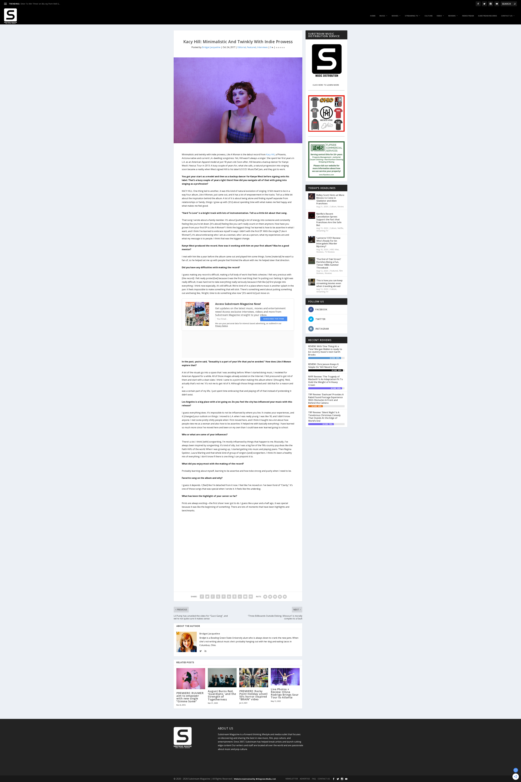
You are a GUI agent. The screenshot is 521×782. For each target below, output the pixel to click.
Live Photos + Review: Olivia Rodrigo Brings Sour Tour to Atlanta (285, 693)
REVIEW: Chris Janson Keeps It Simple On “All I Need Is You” (323, 366)
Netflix (340, 228)
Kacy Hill (270, 154)
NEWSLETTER (291, 778)
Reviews (452, 16)
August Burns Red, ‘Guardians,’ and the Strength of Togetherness (222, 695)
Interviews (262, 47)
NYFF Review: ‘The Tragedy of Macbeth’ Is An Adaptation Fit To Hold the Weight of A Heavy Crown (325, 380)
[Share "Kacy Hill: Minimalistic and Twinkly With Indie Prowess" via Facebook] (202, 596)
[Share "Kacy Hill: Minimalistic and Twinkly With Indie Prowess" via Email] (245, 596)
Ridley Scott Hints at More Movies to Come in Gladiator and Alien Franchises (330, 199)
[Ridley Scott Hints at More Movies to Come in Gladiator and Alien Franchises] (311, 196)
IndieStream (468, 16)
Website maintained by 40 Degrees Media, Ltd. (255, 779)
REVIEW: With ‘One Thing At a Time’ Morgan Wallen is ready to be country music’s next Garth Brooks (325, 350)
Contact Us (506, 16)
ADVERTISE (305, 778)
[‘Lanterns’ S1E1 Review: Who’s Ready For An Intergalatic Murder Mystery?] (311, 239)
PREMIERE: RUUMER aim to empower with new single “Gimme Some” (190, 697)
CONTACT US (324, 778)
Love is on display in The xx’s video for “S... (39, 3)
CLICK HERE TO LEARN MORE (326, 85)
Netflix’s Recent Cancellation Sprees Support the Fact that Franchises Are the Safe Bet (328, 219)
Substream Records (487, 16)
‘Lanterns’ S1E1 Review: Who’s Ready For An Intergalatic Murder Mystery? (328, 242)
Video (439, 16)
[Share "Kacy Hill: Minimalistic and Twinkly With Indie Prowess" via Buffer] (234, 596)
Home (372, 16)
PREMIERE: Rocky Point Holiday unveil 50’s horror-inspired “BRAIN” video (253, 695)
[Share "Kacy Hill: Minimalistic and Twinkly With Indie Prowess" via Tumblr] (218, 596)
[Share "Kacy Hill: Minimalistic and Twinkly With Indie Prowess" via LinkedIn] (229, 596)
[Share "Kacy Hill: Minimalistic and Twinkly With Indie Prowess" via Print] (250, 596)
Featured (251, 47)
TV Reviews (330, 252)
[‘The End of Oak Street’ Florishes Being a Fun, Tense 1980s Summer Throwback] (311, 260)
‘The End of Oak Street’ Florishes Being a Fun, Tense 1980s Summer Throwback (328, 263)
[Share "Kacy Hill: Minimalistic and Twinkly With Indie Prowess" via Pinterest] (223, 596)
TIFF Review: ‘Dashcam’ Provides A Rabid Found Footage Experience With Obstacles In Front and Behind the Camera (326, 398)
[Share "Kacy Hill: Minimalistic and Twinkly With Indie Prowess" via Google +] (212, 596)
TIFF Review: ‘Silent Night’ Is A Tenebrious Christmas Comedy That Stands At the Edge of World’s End (324, 416)
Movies (395, 16)
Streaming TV (411, 16)
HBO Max (334, 249)
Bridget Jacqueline (211, 47)
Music (382, 16)
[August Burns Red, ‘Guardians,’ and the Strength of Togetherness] (222, 677)
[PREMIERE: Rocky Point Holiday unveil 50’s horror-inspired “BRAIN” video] (253, 677)
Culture (429, 16)
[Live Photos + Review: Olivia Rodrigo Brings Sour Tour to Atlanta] (285, 676)
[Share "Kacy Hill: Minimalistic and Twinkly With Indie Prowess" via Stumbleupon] (240, 596)
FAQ (314, 778)
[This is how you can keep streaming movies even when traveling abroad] (311, 282)
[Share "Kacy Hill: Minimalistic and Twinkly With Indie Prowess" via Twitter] (207, 596)
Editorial (241, 47)
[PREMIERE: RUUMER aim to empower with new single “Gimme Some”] (190, 678)
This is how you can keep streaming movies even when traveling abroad (329, 283)
